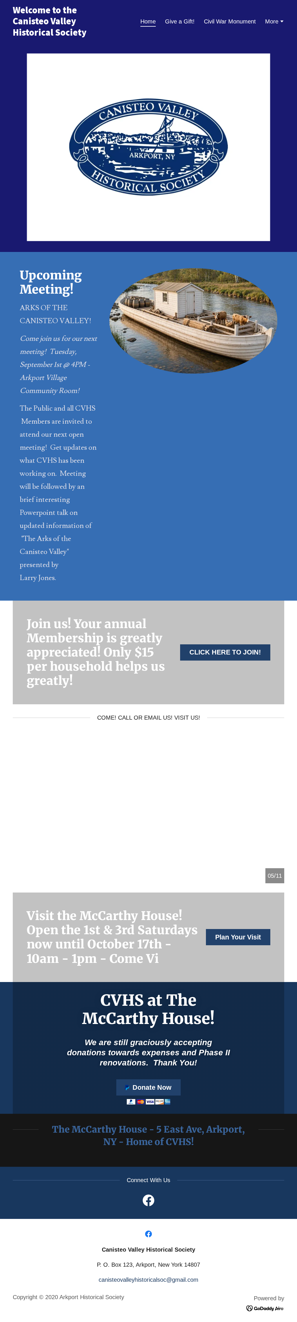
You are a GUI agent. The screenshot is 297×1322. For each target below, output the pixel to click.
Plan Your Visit (238, 937)
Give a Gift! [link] (180, 21)
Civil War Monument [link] (230, 21)
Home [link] (148, 21)
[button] (274, 22)
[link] (60, 33)
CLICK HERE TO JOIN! (225, 652)
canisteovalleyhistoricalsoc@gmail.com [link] (148, 1280)
